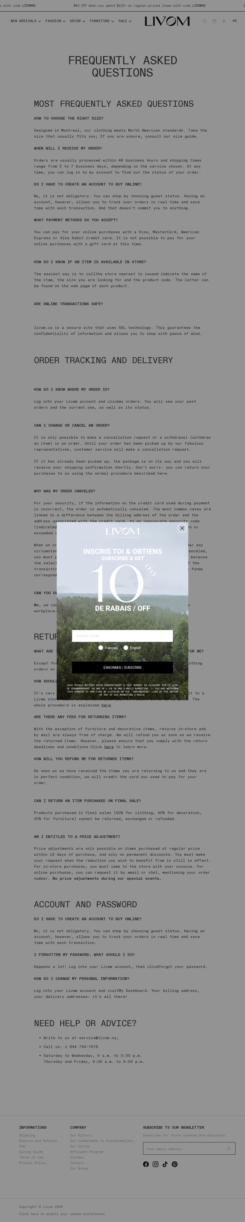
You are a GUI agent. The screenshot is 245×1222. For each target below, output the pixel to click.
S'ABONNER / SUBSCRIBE (122, 667)
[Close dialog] (182, 528)
